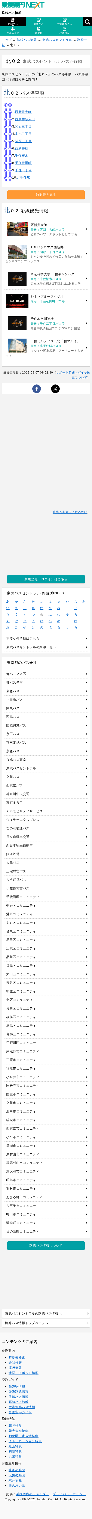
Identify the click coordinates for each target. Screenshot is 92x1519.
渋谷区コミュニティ (21, 982)
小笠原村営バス (18, 888)
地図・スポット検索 (24, 1373)
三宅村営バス (16, 871)
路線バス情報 (12, 13)
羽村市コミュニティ (21, 1188)
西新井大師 (23, 112)
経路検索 (15, 1362)
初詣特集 (15, 1451)
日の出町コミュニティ (22, 1231)
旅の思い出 (17, 1485)
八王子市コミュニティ (22, 1205)
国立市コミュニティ (21, 1094)
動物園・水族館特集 (24, 1436)
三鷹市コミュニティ (21, 1060)
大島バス (12, 862)
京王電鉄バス (16, 742)
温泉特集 (15, 1456)
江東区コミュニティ (21, 948)
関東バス (12, 708)
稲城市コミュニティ (21, 1120)
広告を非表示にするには (70, 512)
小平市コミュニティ (21, 1137)
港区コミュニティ (19, 914)
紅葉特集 (15, 1446)
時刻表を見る (46, 194)
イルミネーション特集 (25, 1441)
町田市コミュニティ (21, 1214)
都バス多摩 (14, 682)
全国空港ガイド (20, 1412)
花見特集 (15, 1425)
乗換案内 (8, 1350)
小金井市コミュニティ (22, 1077)
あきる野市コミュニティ (24, 1197)
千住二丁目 (23, 170)
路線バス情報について (45, 1245)
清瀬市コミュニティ (21, 1145)
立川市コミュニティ (21, 1103)
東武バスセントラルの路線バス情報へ (33, 1313)
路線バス (13, 24)
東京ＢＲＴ (14, 802)
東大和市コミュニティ (22, 1171)
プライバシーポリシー (69, 1494)
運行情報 (15, 1368)
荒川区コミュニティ (21, 1008)
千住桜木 (21, 155)
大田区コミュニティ (21, 974)
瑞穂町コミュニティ (21, 1223)
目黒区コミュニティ (21, 965)
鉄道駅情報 (17, 1386)
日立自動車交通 (18, 837)
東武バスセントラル (57, 40)
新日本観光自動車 (19, 845)
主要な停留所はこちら (22, 638)
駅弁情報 (15, 1480)
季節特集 (8, 1419)
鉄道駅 (39, 33)
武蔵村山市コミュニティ (24, 1163)
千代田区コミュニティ (22, 897)
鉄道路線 (64, 33)
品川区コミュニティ (21, 957)
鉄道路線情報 (18, 1391)
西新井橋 (21, 148)
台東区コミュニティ (21, 931)
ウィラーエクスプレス (22, 819)
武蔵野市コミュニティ (22, 1051)
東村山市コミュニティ (22, 1154)
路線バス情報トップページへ (26, 1323)
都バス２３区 (16, 674)
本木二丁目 (23, 134)
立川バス (12, 777)
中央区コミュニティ (21, 905)
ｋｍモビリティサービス (24, 811)
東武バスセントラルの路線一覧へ (31, 647)
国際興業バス (16, 725)
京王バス (12, 734)
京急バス (12, 751)
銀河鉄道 (12, 854)
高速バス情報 (18, 1402)
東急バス (12, 691)
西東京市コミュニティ (22, 1128)
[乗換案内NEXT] (25, 6)
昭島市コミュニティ (21, 1180)
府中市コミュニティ (21, 1111)
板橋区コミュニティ (21, 1017)
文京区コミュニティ (21, 922)
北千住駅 (23, 177)
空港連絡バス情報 (22, 1407)
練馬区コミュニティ (21, 1025)
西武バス (12, 717)
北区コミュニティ (19, 1000)
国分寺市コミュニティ (22, 1085)
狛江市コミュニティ (21, 1068)
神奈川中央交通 (18, 794)
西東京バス (14, 785)
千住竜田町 (23, 163)
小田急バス (14, 699)
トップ (7, 40)
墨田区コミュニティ (21, 940)
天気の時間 (17, 1475)
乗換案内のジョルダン (32, 1494)
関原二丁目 (23, 141)
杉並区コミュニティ (21, 991)
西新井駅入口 (25, 119)
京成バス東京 (16, 759)
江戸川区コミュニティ (22, 1042)
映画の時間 (17, 1470)
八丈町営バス (16, 880)
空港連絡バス (64, 24)
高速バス (39, 24)
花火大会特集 (18, 1431)
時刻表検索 (17, 1357)
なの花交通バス (18, 828)
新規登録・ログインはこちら (46, 579)
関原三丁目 (23, 126)
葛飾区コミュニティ (21, 1034)
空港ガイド (13, 33)
